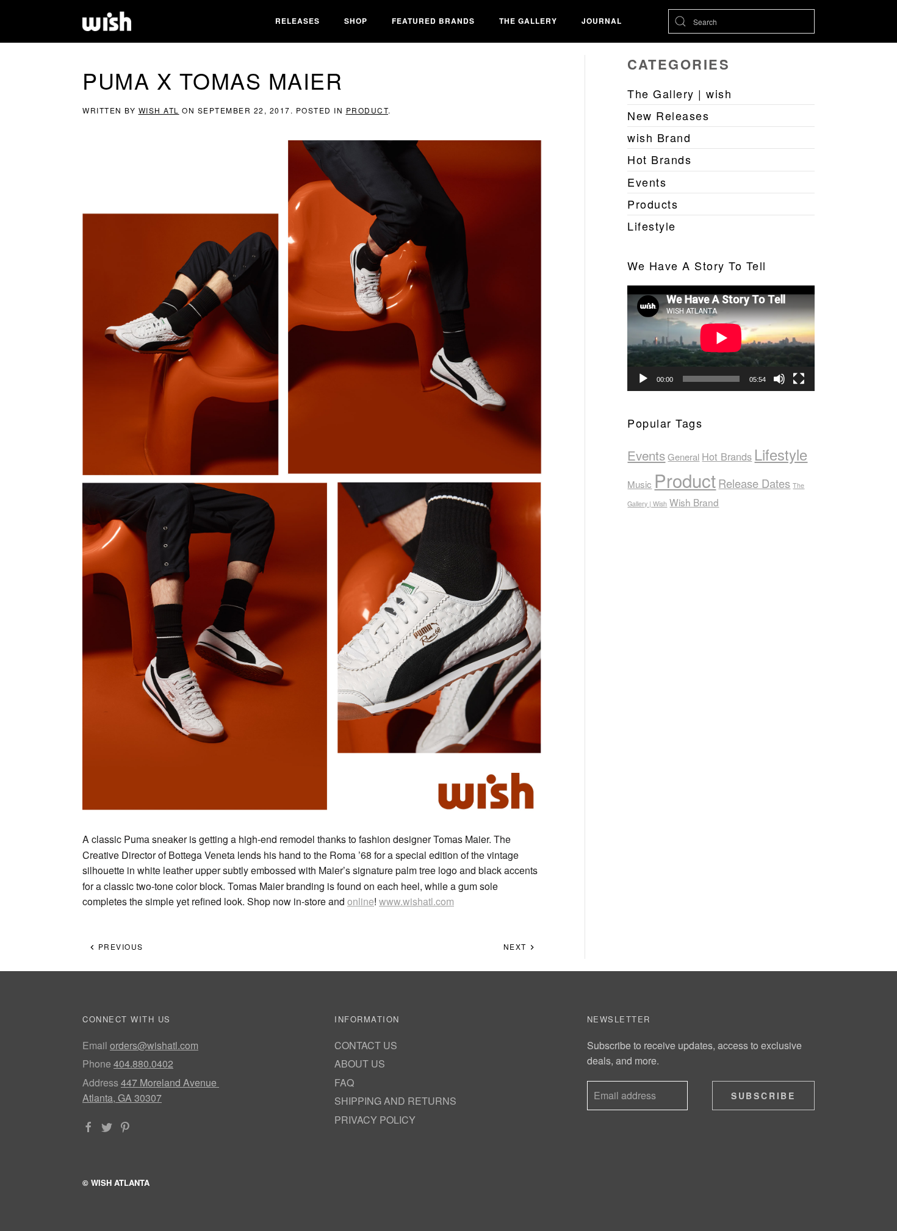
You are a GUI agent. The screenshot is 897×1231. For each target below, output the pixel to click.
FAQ (344, 1082)
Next (516, 946)
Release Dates (754, 483)
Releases (297, 20)
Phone (96, 1064)
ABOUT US (359, 1064)
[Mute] (779, 379)
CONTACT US (365, 1045)
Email (94, 1045)
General (683, 456)
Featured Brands (433, 20)
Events (646, 455)
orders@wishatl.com (154, 1045)
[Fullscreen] (799, 379)
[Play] (643, 379)
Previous (119, 946)
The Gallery (528, 20)
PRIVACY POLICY (375, 1120)
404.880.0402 (143, 1064)
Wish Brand (694, 502)
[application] (721, 337)
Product (367, 110)
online (360, 901)
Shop (355, 20)
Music (639, 484)
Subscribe (763, 1095)
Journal (602, 20)
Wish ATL (159, 110)
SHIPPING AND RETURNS (395, 1101)
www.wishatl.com (416, 901)
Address (100, 1082)
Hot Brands (727, 456)
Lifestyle (780, 454)
